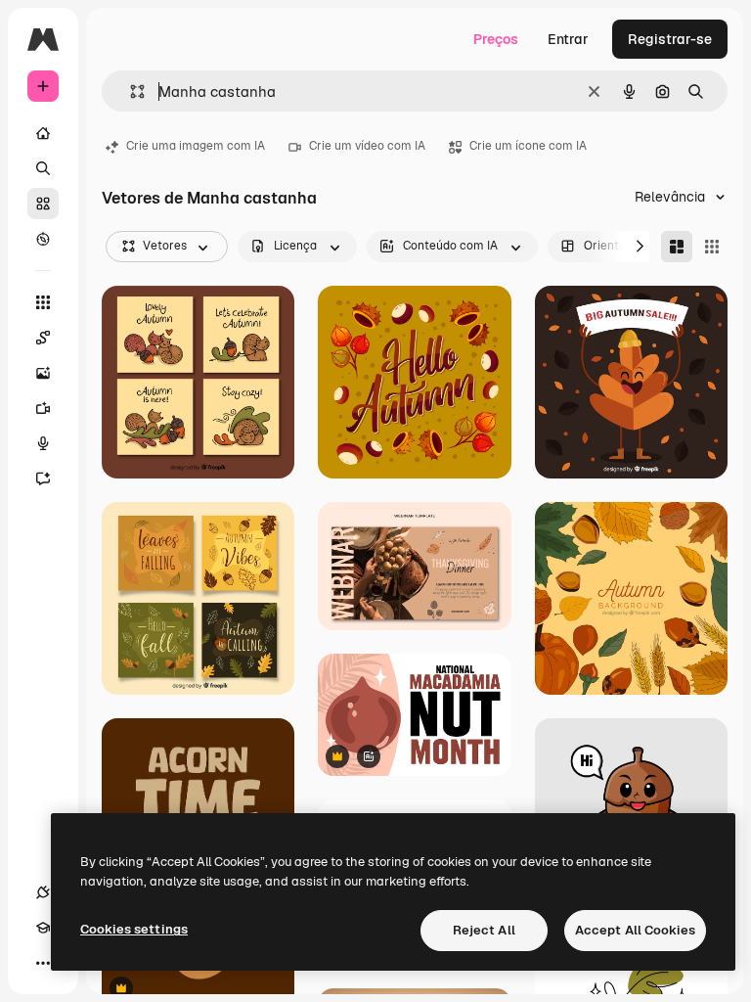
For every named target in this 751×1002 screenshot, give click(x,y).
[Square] (712, 246)
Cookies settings (134, 929)
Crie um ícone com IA (528, 146)
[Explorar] (43, 238)
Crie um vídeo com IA (367, 146)
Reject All (484, 930)
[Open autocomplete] (129, 91)
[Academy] (43, 927)
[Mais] (43, 963)
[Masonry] (676, 246)
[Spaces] (43, 337)
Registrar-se (670, 39)
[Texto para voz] (43, 443)
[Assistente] (43, 478)
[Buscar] (43, 168)
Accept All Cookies (635, 930)
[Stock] (43, 203)
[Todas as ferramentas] (43, 302)
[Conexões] (43, 892)
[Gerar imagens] (43, 372)
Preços (495, 39)
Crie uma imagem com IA (195, 146)
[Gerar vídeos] (43, 408)
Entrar (568, 39)
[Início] (43, 133)
